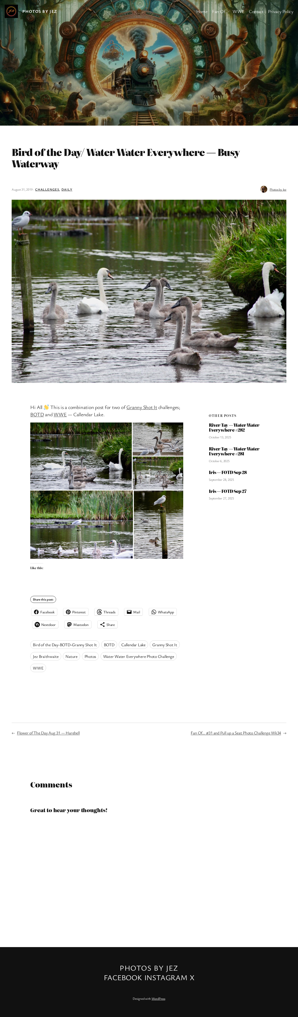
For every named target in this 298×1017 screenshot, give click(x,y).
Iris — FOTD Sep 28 (228, 472)
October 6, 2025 (219, 461)
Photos (90, 656)
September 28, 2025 (221, 479)
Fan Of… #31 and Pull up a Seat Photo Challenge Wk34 (236, 732)
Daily (66, 189)
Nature (71, 656)
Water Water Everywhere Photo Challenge (138, 656)
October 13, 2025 (220, 437)
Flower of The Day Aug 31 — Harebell (48, 732)
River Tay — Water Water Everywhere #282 (234, 428)
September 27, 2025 (221, 498)
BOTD (37, 414)
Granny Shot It (141, 407)
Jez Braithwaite (45, 656)
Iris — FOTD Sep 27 (227, 491)
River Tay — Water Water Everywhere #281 (234, 451)
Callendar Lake (133, 644)
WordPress (158, 998)
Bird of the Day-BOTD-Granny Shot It (65, 644)
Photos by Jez (39, 11)
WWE (60, 414)
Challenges (47, 189)
